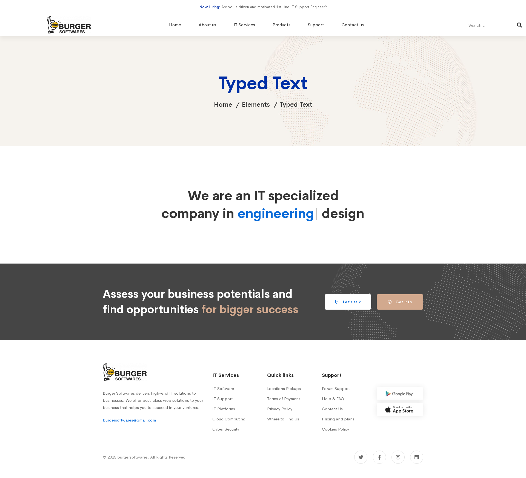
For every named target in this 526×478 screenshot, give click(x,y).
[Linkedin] (416, 457)
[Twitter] (360, 457)
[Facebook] (379, 457)
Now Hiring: (209, 6)
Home (223, 104)
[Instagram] (398, 457)
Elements (256, 104)
